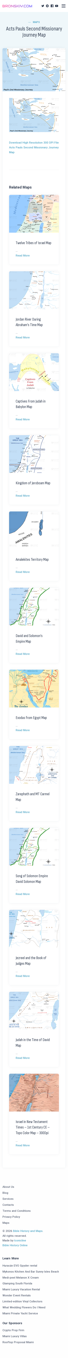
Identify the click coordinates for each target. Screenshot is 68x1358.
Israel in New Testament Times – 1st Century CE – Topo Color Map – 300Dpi (33, 1127)
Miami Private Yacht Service (20, 1313)
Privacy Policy (11, 1216)
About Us (8, 1186)
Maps (36, 22)
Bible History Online (15, 1245)
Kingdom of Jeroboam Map (33, 483)
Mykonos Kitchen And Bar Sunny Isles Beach (30, 1271)
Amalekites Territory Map (32, 559)
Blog (5, 1192)
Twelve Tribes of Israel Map (33, 242)
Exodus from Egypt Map (31, 717)
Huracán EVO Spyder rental (19, 1265)
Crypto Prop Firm (13, 1330)
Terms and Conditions (16, 1210)
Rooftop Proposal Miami (18, 1342)
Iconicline (20, 1240)
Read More (23, 255)
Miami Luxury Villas (14, 1336)
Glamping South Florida (17, 1283)
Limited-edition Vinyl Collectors (22, 1301)
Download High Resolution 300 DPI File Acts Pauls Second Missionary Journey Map (34, 147)
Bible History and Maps (28, 1231)
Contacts (8, 1204)
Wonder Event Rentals (16, 1295)
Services (8, 1198)
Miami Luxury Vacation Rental (21, 1289)
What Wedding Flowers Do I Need (23, 1307)
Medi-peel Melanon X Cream (20, 1277)
